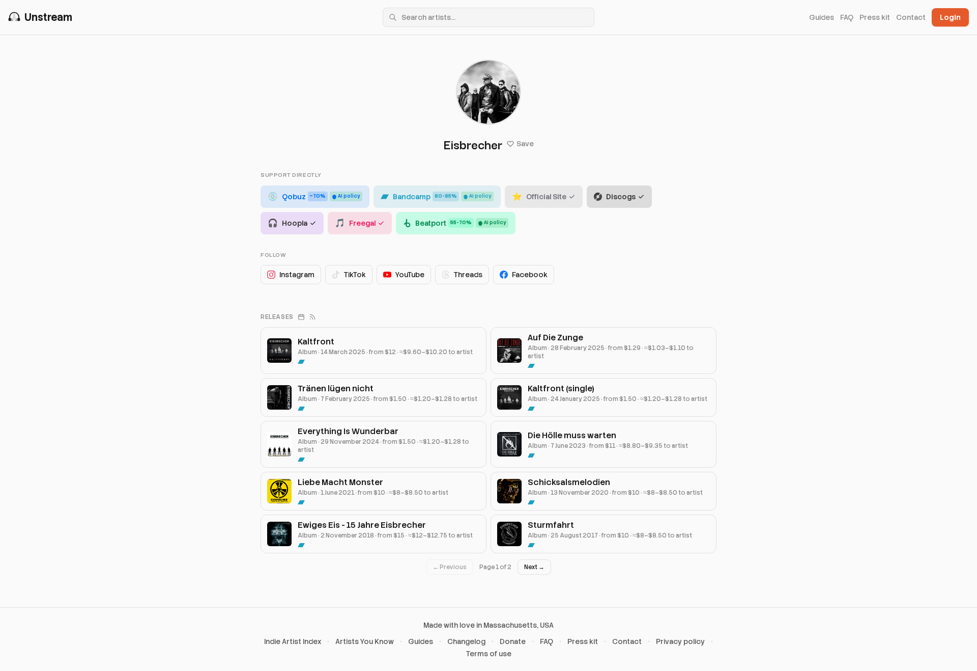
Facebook (530, 274)
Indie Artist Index (292, 641)
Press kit (874, 17)
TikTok (355, 274)
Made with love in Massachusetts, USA (488, 625)
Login (950, 17)
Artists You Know (364, 641)
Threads (468, 274)
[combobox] (488, 17)
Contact (911, 17)
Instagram (296, 274)
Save (525, 143)
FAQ (846, 17)
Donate (513, 641)
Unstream (48, 17)
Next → (534, 567)
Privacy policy (680, 641)
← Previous (450, 567)
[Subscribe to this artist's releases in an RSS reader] (312, 316)
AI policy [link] (349, 196)
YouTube (409, 274)
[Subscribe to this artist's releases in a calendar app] (301, 316)
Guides (821, 17)
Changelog (466, 641)
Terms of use (488, 653)
